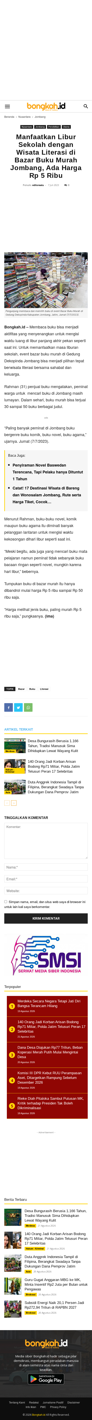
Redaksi (34, 1402)
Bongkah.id (38, 1414)
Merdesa (10, 751)
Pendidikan (53, 126)
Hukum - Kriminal (10, 770)
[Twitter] (18, 707)
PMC (43, 1407)
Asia (8, 792)
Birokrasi (31, 1294)
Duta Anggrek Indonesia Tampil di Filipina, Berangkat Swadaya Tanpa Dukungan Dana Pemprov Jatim (56, 787)
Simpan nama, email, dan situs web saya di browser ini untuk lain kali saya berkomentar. (44, 904)
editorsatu (38, 185)
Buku (32, 688)
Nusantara (24, 116)
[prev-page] (7, 803)
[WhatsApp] (28, 707)
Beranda (9, 116)
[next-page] (13, 803)
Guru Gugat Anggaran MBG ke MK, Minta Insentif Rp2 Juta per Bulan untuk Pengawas (56, 1284)
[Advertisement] (46, 50)
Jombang (40, 116)
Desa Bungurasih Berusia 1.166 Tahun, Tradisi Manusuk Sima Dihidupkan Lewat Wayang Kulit (53, 746)
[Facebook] (8, 707)
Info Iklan (31, 1407)
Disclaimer (73, 1402)
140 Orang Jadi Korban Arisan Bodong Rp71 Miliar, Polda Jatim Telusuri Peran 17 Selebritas (54, 766)
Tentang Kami (17, 1402)
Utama (66, 126)
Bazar (21, 688)
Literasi (44, 688)
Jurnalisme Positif (53, 1402)
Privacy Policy (58, 1407)
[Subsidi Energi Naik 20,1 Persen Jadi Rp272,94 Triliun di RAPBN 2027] (12, 1309)
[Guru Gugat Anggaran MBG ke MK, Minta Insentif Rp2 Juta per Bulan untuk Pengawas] (12, 1286)
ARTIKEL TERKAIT (18, 729)
